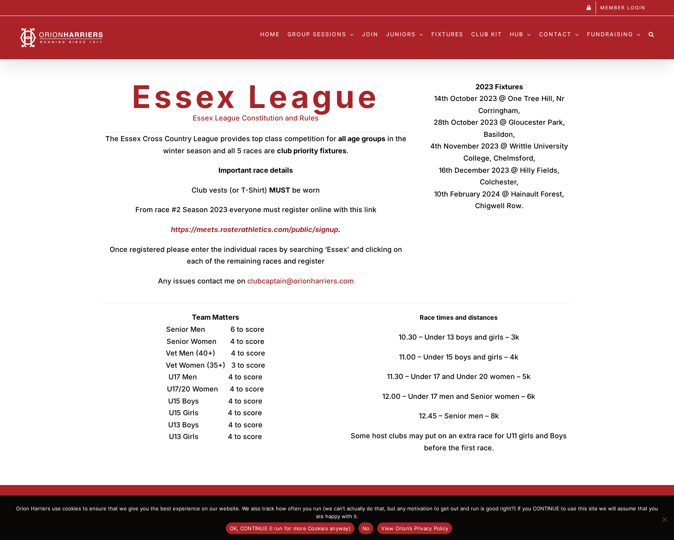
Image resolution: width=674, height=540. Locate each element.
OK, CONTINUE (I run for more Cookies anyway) (290, 528)
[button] (651, 32)
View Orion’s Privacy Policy (414, 528)
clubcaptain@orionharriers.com (300, 281)
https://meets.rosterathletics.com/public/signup (254, 229)
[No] (664, 519)
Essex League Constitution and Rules (256, 118)
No (366, 528)
